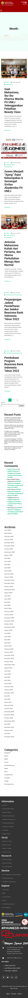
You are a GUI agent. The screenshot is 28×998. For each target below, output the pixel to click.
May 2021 (7, 696)
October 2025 (8, 549)
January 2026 (8, 539)
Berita (7, 84)
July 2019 (7, 733)
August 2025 (8, 555)
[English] (24, 2)
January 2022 (8, 690)
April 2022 (7, 680)
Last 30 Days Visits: (10, 968)
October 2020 (8, 718)
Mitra (11, 84)
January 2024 (8, 614)
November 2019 (9, 727)
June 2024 (7, 599)
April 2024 (7, 605)
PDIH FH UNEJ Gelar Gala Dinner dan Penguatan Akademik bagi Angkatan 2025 (14, 427)
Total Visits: (8, 971)
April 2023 (7, 643)
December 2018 (9, 736)
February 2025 (8, 574)
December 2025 (9, 542)
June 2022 (7, 674)
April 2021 (7, 699)
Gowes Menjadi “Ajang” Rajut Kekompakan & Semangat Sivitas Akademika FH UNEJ (13, 181)
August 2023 (8, 630)
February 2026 (8, 536)
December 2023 (9, 618)
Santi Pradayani (12, 469)
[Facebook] (3, 977)
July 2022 (7, 671)
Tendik (6, 781)
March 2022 (8, 683)
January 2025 (8, 577)
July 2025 (7, 558)
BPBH (6, 759)
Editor (7, 82)
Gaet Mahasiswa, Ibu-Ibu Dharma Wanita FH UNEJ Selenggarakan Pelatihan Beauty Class (13, 101)
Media (6, 768)
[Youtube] (7, 977)
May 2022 (7, 677)
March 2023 (8, 646)
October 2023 (8, 624)
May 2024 (7, 602)
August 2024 (8, 593)
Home (6, 36)
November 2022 (9, 658)
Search (3, 402)
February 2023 (8, 649)
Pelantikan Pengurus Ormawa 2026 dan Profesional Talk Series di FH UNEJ (13, 448)
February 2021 (8, 705)
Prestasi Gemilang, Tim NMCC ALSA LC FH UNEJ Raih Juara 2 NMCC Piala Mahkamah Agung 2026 (13, 441)
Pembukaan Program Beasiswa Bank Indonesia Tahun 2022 (13, 364)
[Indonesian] (26, 2)
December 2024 (9, 580)
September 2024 (9, 589)
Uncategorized (8, 166)
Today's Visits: (9, 965)
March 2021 (7, 702)
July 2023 (7, 633)
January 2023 (8, 652)
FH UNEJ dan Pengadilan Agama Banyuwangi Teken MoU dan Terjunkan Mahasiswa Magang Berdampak (13, 434)
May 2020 (7, 724)
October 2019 (8, 730)
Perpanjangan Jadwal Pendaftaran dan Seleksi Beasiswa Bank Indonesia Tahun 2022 (13, 309)
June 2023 (7, 636)
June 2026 (7, 530)
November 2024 (9, 583)
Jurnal (6, 762)
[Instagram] (11, 977)
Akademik (8, 164)
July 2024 (7, 596)
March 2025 (8, 571)
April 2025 (7, 568)
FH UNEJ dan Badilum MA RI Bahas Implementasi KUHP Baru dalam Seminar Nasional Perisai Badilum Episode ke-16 (13, 420)
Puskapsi (7, 778)
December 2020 (9, 711)
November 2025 (9, 546)
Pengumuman (18, 295)
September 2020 (9, 721)
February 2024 (8, 611)
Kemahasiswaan (8, 237)
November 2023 (9, 621)
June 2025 (7, 561)
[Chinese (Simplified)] (22, 2)
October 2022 (8, 661)
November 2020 (9, 715)
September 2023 (9, 627)
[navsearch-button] (0, 7)
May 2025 (7, 564)
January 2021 (8, 708)
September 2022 (9, 664)
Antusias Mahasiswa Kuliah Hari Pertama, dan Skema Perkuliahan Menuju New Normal (12, 253)
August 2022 (8, 668)
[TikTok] (16, 977)
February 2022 (8, 686)
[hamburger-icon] (24, 3)
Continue (7, 130)
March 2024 (8, 608)
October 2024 (8, 586)
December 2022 (9, 655)
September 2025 (9, 552)
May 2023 (7, 639)
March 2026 (8, 533)
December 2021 (9, 693)
